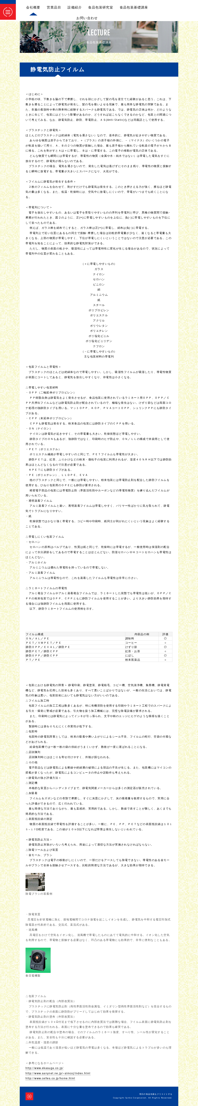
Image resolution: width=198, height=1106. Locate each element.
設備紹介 (74, 7)
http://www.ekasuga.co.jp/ (44, 1068)
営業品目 (54, 7)
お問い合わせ (87, 18)
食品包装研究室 (100, 7)
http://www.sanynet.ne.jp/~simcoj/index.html (58, 1073)
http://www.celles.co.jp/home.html (50, 1078)
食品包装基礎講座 (134, 7)
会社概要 (33, 7)
